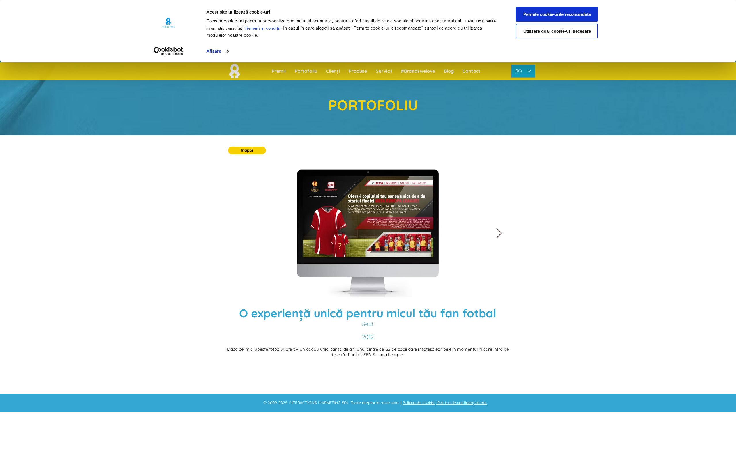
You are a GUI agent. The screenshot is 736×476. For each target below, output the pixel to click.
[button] (247, 150)
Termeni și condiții (263, 28)
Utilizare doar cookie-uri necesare (557, 31)
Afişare (213, 51)
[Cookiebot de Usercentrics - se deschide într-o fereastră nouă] (168, 51)
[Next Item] (499, 233)
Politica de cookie (418, 402)
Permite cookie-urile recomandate (557, 14)
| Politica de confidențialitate (461, 402)
